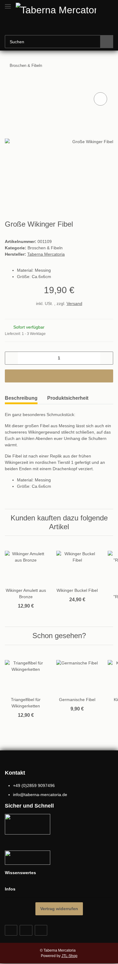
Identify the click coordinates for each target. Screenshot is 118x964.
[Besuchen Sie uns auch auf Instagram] (41, 930)
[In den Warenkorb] (10, 84)
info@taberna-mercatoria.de (40, 794)
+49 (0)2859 (34, 785)
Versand (74, 303)
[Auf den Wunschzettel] (100, 99)
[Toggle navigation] (8, 4)
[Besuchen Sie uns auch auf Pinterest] (26, 930)
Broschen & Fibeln (45, 247)
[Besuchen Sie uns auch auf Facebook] (11, 930)
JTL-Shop (69, 956)
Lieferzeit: (25, 334)
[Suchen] (106, 41)
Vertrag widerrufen (59, 908)
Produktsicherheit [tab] (67, 398)
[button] (89, 26)
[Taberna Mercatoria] (60, 9)
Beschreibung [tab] (21, 398)
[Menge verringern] (11, 358)
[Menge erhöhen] (106, 358)
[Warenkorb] (108, 26)
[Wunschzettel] (98, 26)
